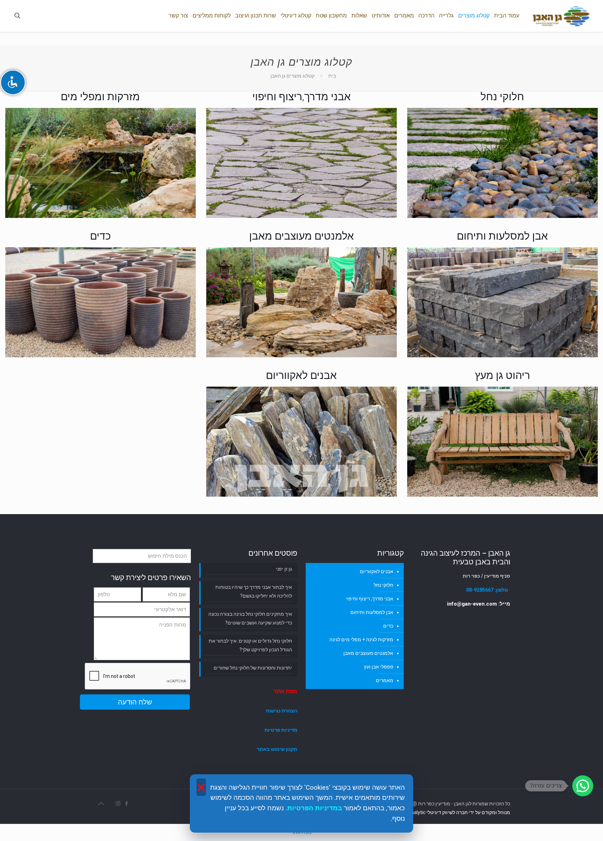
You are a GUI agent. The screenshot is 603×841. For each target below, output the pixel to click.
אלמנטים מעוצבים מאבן (368, 653)
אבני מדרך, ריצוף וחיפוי (369, 598)
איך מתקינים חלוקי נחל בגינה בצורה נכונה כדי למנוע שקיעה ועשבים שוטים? (250, 618)
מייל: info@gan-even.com (478, 604)
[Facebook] (126, 803)
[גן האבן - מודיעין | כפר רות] (561, 15)
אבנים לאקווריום (376, 571)
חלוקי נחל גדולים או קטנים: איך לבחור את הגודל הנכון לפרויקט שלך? (250, 645)
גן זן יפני (284, 569)
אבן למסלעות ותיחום (371, 612)
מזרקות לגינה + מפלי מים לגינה (361, 639)
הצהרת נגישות (281, 711)
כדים (388, 626)
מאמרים (384, 680)
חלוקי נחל (383, 585)
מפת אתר (285, 691)
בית (332, 76)
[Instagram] (117, 803)
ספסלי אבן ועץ (378, 667)
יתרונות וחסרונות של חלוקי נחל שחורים (253, 668)
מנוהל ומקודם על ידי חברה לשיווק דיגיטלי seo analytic (454, 812)
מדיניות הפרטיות (312, 808)
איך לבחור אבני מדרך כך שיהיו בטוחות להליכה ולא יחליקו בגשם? (253, 591)
